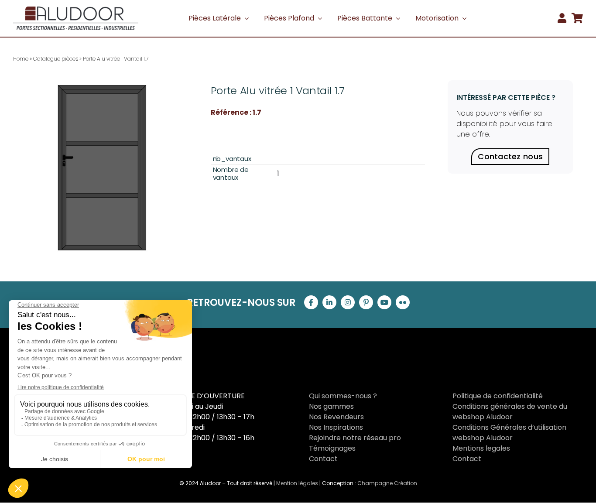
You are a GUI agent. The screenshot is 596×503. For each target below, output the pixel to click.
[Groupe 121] (75, 10)
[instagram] (348, 302)
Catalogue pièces (55, 58)
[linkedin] (329, 302)
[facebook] (311, 302)
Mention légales (297, 483)
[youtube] (384, 302)
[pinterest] (366, 302)
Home (20, 58)
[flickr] (403, 302)
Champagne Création (387, 483)
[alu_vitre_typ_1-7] (100, 167)
